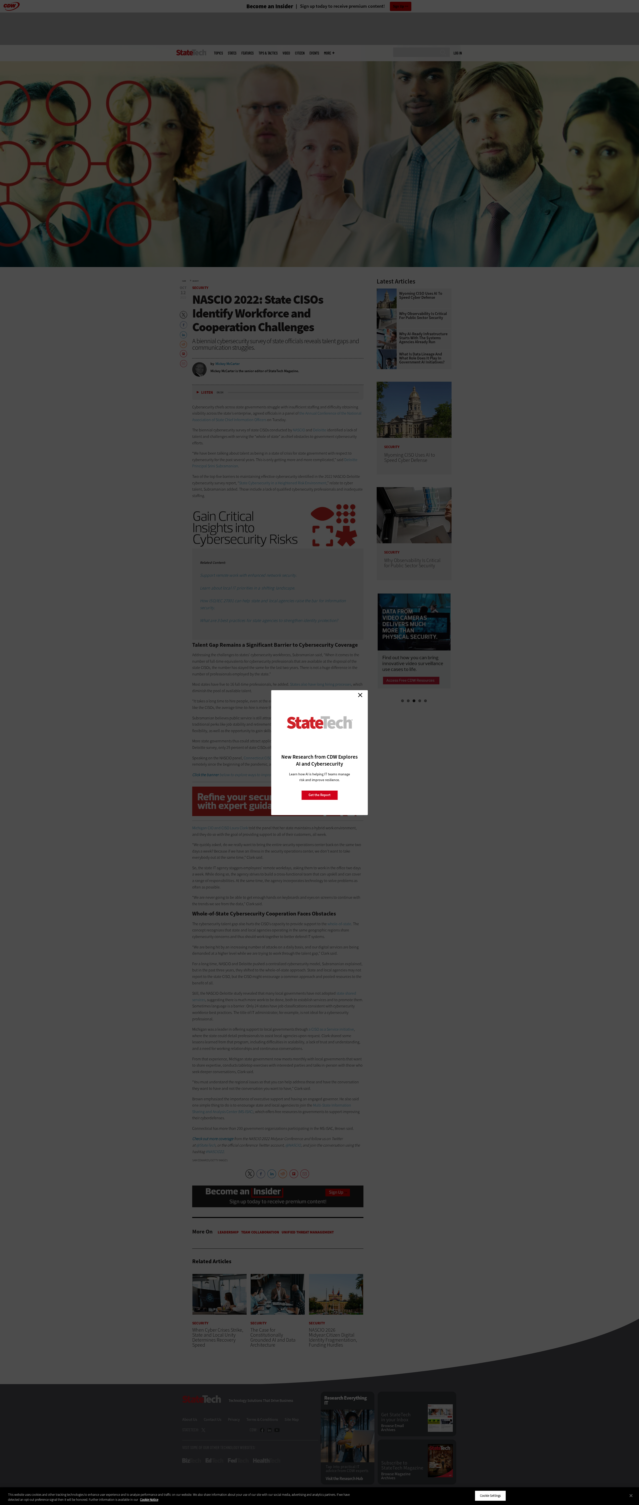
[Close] (631, 1495)
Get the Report (319, 795)
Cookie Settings (490, 1496)
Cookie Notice (149, 1500)
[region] (319, 1496)
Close (360, 695)
